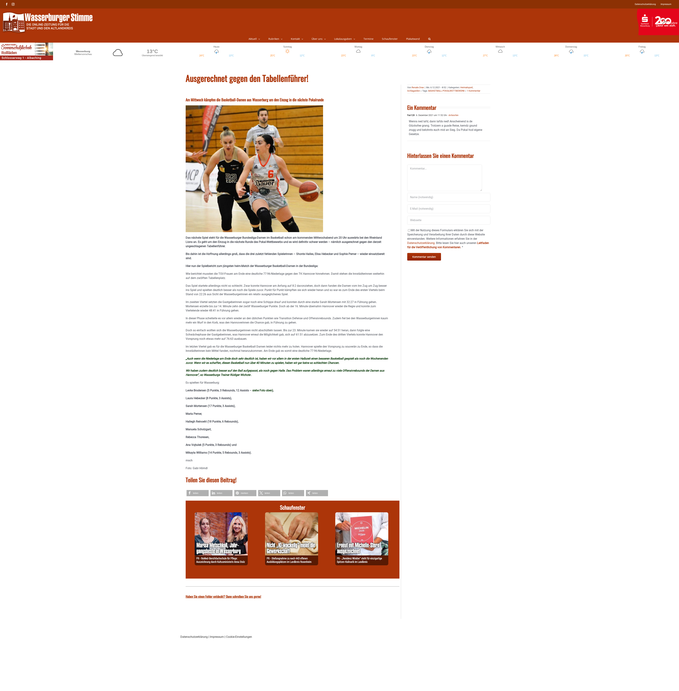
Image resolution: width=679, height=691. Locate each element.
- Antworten (453, 115)
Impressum (217, 636)
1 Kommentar (473, 90)
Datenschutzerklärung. (421, 243)
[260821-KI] (291, 514)
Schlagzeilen (413, 90)
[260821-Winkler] (361, 514)
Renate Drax (418, 87)
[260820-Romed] (221, 514)
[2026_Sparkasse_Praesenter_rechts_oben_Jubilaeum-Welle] (658, 10)
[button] (429, 38)
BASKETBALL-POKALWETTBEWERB (446, 90)
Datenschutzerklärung (194, 636)
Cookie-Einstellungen (239, 636)
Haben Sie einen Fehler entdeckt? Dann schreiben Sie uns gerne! (223, 596)
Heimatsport (466, 87)
